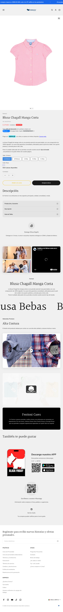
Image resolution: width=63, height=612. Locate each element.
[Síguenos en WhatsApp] (20, 600)
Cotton (4, 587)
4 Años (42, 158)
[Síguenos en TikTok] (16, 600)
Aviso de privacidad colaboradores (12, 554)
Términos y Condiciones (9, 557)
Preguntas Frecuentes (36, 551)
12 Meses (7, 158)
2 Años (26, 158)
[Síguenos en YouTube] (12, 600)
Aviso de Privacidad (8, 551)
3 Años (34, 158)
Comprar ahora (46, 183)
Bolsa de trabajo (35, 557)
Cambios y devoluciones (9, 566)
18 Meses (17, 158)
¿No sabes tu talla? (35, 560)
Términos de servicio (8, 563)
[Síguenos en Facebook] (4, 600)
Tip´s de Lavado (35, 563)
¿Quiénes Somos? (8, 581)
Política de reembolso (9, 569)
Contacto (32, 554)
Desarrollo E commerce (24, 605)
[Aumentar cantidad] (12, 175)
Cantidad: (5, 171)
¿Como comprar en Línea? (37, 566)
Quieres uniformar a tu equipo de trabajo (12, 591)
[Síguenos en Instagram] (8, 600)
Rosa (4, 165)
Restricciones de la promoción (11, 572)
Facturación (6, 560)
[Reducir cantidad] (5, 175)
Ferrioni (5, 113)
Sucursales (6, 584)
